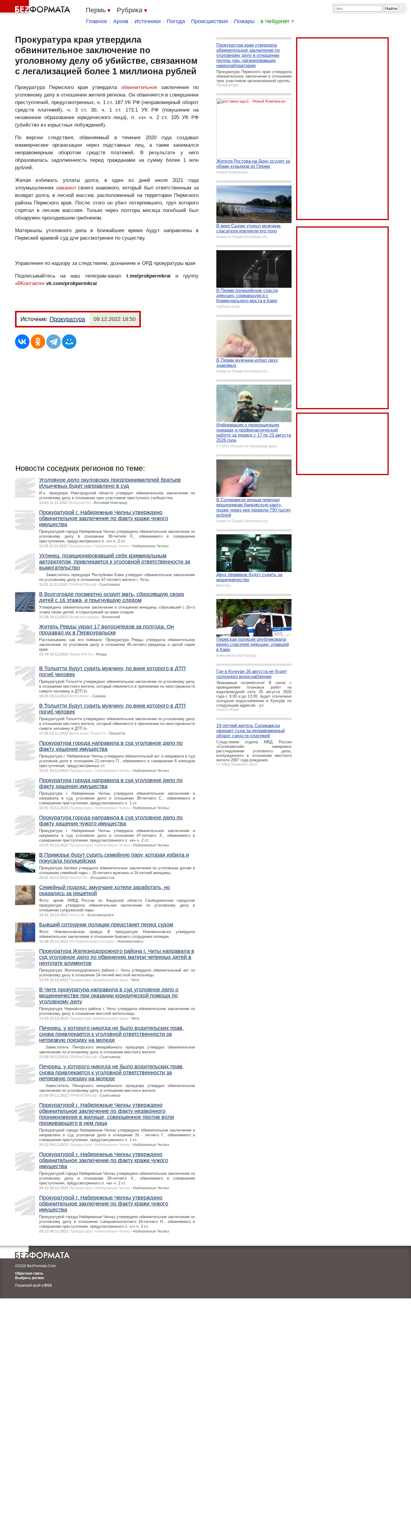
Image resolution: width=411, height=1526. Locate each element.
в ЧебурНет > (277, 21)
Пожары (244, 21)
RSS (48, 1285)
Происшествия (209, 21)
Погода (176, 21)
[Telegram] (53, 341)
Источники (147, 21)
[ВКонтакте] (22, 341)
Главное (96, 21)
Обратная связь (29, 1273)
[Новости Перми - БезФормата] (36, 7)
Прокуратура (67, 319)
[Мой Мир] (69, 341)
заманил (66, 188)
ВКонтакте (30, 283)
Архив (120, 21)
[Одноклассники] (38, 341)
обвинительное (139, 87)
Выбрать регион (29, 1278)
